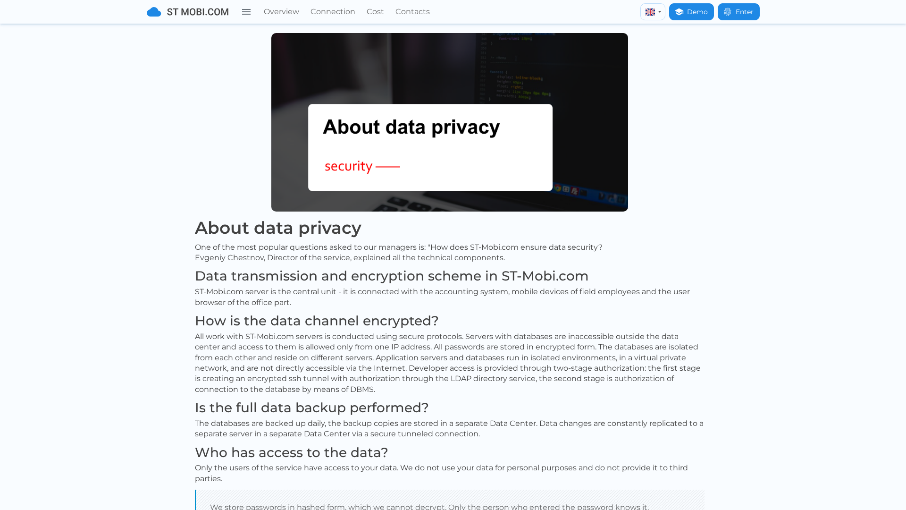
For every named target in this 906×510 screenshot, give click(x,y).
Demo (697, 12)
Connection (332, 11)
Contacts (412, 11)
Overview (281, 11)
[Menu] (246, 11)
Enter (745, 12)
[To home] (187, 11)
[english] (652, 11)
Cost (375, 11)
